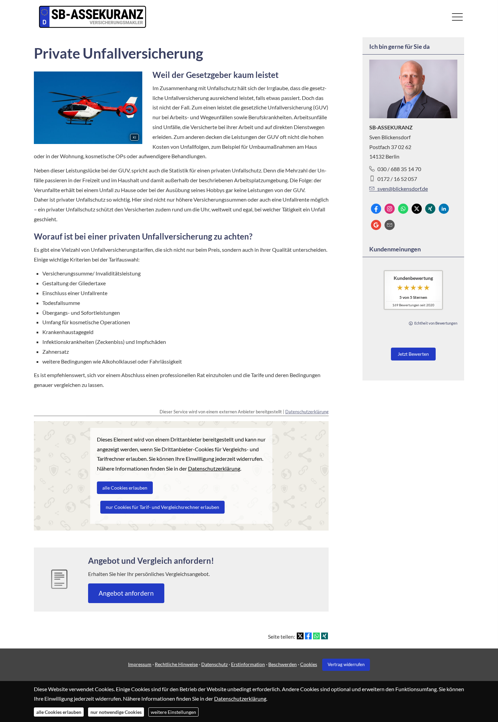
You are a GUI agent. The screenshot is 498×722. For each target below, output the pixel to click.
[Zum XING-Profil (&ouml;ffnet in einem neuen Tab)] (430, 209)
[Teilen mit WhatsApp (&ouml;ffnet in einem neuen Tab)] (316, 636)
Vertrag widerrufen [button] (346, 664)
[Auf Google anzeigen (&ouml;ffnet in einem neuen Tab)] (376, 225)
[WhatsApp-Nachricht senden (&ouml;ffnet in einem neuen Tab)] (403, 209)
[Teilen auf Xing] (324, 636)
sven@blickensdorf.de (402, 188)
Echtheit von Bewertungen (435, 323)
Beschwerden (282, 664)
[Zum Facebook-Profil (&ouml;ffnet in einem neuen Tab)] (376, 209)
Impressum (139, 664)
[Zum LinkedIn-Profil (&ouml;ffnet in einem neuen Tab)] (444, 209)
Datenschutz (214, 664)
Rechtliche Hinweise (176, 664)
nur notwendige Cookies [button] (116, 712)
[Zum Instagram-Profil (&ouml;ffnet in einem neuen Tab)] (390, 209)
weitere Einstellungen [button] (173, 712)
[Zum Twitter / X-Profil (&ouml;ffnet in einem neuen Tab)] (417, 209)
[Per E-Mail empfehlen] (390, 225)
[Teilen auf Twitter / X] (300, 636)
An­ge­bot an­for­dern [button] (126, 593)
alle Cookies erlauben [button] (58, 712)
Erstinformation (248, 664)
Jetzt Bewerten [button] (413, 354)
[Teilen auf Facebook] (308, 636)
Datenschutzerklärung (307, 411)
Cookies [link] (308, 664)
